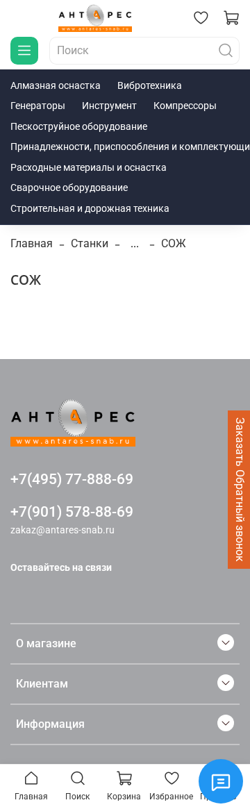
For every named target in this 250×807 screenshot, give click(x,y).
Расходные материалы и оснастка (88, 167)
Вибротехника (149, 85)
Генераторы (37, 105)
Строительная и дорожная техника (89, 208)
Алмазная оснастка (55, 85)
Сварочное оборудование (69, 187)
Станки (89, 243)
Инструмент (109, 105)
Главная (31, 243)
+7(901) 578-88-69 (71, 512)
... (135, 244)
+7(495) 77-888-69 (71, 479)
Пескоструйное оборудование (78, 126)
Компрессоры (185, 105)
